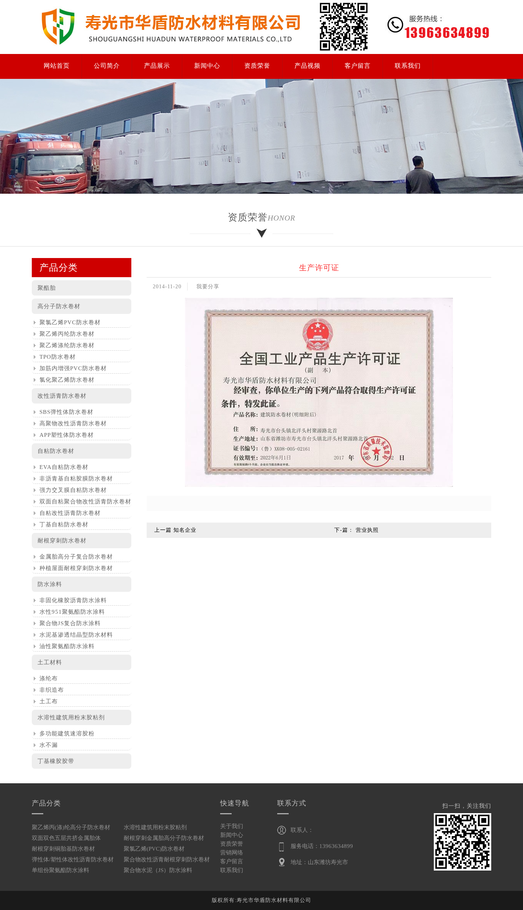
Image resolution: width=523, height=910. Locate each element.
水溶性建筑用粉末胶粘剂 (71, 717)
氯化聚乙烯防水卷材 (65, 380)
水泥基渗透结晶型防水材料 (74, 635)
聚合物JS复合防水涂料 (68, 623)
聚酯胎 (47, 288)
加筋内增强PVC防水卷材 (71, 368)
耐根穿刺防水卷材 (62, 541)
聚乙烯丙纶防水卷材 (65, 334)
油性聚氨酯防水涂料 (65, 646)
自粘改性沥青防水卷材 (68, 513)
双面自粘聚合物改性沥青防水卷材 (83, 501)
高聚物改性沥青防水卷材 (71, 423)
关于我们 (231, 826)
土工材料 (50, 662)
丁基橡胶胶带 (56, 761)
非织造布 (50, 690)
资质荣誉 (231, 844)
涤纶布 (47, 678)
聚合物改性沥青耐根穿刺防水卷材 (167, 859)
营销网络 (231, 853)
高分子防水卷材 (59, 306)
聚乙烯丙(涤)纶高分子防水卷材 (71, 827)
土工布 (47, 701)
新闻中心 (231, 835)
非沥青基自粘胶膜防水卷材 (74, 478)
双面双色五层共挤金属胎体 (66, 838)
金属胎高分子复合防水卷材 (74, 557)
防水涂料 (50, 584)
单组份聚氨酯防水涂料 (60, 870)
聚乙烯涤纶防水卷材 (65, 345)
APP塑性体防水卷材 (65, 435)
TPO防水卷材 (56, 357)
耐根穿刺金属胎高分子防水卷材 (164, 838)
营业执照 (367, 530)
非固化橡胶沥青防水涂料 (71, 600)
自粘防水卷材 (56, 451)
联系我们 (231, 870)
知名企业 (184, 530)
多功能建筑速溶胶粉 (65, 733)
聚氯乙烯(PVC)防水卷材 (154, 849)
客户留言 (231, 861)
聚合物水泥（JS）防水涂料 (158, 870)
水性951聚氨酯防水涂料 (70, 612)
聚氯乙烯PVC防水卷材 (68, 322)
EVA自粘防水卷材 (62, 467)
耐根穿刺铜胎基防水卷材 (63, 849)
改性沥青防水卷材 (62, 396)
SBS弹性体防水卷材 (64, 412)
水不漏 (47, 745)
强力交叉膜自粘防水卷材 (71, 490)
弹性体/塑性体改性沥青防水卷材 (73, 859)
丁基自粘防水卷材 (62, 524)
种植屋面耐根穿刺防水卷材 (74, 568)
